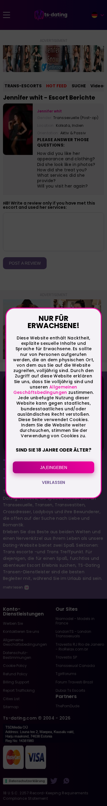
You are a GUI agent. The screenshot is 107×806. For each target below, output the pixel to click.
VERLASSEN (53, 482)
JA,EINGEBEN (53, 467)
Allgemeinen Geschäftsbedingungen (45, 389)
